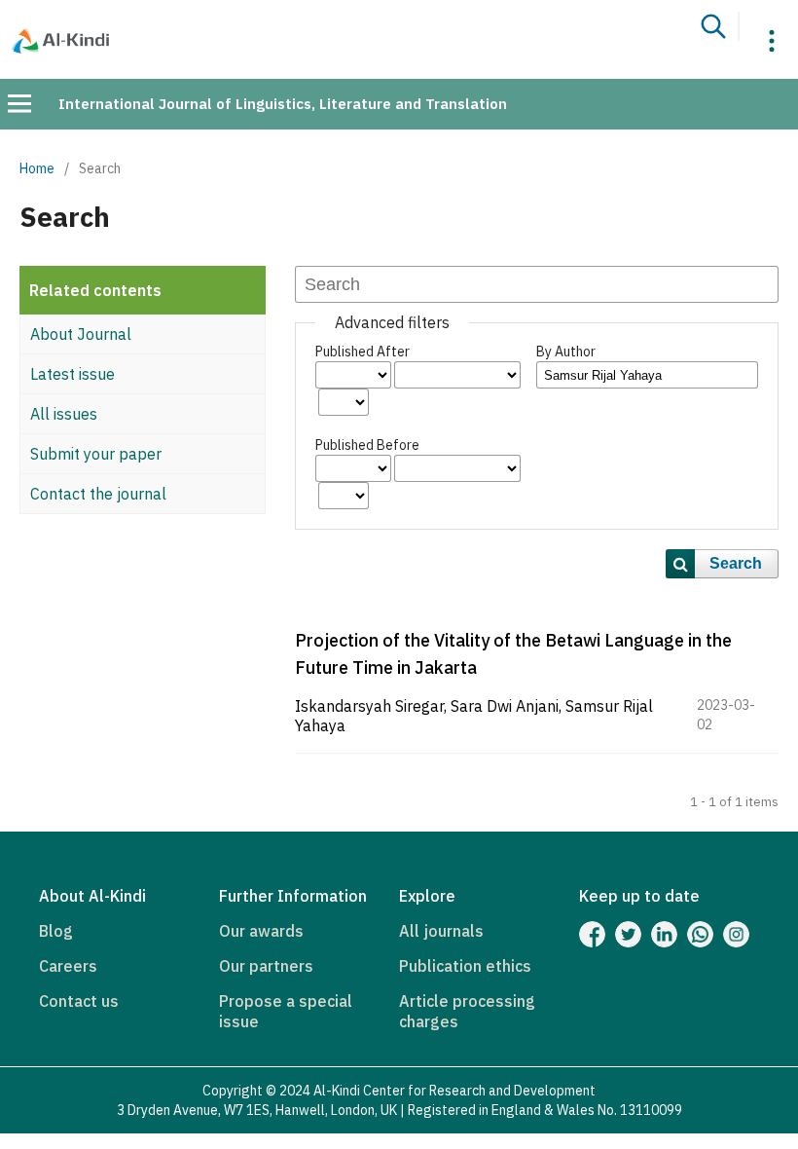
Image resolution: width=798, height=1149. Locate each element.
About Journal (80, 334)
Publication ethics (465, 966)
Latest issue (72, 374)
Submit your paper (96, 453)
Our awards (261, 931)
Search (735, 563)
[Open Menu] (19, 103)
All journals (441, 931)
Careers (68, 966)
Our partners (266, 966)
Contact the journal (98, 493)
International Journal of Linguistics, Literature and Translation (282, 103)
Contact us (79, 1001)
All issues (63, 414)
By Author (566, 351)
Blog (56, 931)
